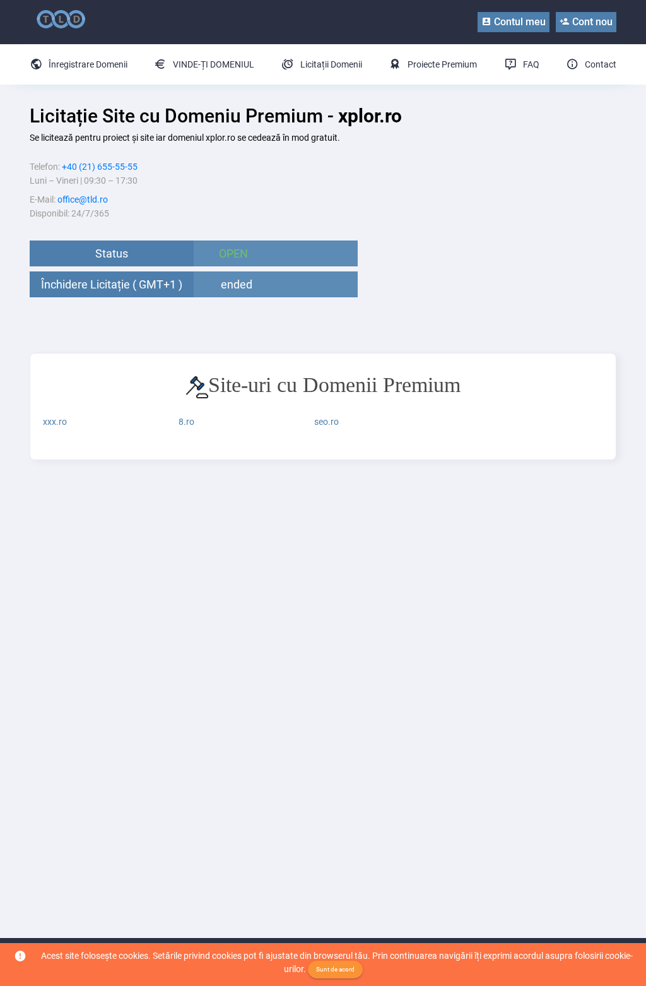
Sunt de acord (335, 969)
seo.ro (326, 422)
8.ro (186, 422)
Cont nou (591, 22)
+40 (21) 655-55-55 (100, 167)
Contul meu (518, 22)
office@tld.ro (82, 199)
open (233, 253)
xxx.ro (55, 422)
